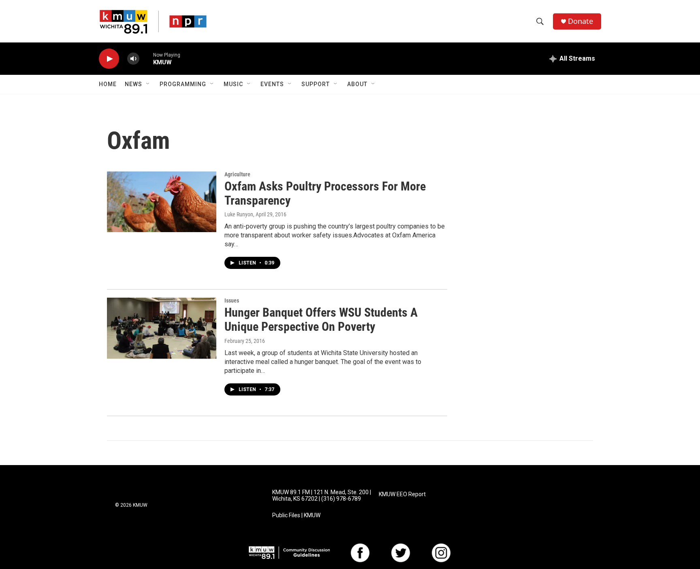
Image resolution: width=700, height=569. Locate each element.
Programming (183, 84)
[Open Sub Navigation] (148, 84)
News (133, 84)
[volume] (133, 59)
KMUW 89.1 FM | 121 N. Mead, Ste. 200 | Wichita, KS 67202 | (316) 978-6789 (321, 495)
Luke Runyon (238, 214)
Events (272, 84)
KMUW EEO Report (402, 494)
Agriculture (237, 174)
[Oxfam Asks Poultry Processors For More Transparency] (161, 201)
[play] (108, 58)
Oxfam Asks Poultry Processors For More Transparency (325, 193)
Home (108, 84)
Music (233, 84)
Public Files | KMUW (296, 515)
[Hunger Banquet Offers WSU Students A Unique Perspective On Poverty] (161, 328)
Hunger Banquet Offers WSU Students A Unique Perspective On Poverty (321, 319)
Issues (231, 300)
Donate (580, 21)
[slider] (146, 58)
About (357, 84)
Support (315, 84)
